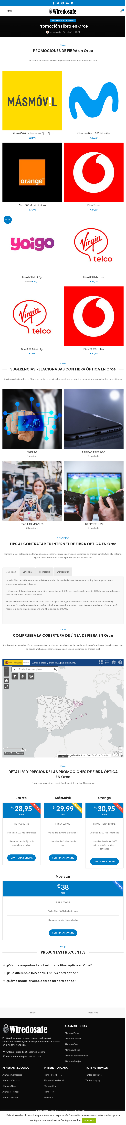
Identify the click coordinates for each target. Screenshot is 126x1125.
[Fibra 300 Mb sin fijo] (32, 316)
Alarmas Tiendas (11, 1091)
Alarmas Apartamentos (76, 1055)
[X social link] (57, 3)
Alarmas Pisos (72, 1032)
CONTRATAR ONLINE (21, 857)
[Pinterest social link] (62, 3)
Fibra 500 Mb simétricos (32, 205)
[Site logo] (63, 11)
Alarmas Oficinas (11, 1080)
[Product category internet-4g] (32, 424)
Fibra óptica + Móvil (54, 1080)
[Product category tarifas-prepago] (94, 424)
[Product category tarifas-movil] (32, 496)
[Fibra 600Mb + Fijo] (94, 316)
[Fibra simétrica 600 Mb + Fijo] (94, 100)
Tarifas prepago (93, 1080)
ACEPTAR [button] (89, 1120)
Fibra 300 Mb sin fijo (32, 349)
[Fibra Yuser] (94, 172)
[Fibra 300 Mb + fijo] (94, 244)
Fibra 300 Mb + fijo (93, 277)
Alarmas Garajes (73, 1061)
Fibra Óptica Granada (63, 20)
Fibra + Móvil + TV (53, 1074)
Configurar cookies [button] (71, 1120)
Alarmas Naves (10, 1086)
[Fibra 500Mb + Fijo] (32, 244)
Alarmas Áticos (72, 1049)
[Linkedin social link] (67, 3)
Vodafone (93, 1012)
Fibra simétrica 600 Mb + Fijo (93, 133)
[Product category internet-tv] (94, 496)
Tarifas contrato (93, 1074)
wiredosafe (55, 32)
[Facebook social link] (53, 3)
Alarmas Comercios (12, 1074)
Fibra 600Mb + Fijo (94, 349)
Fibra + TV (49, 1091)
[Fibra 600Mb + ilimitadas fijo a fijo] (32, 100)
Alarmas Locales (10, 1097)
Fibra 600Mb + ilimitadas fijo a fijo (32, 133)
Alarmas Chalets (73, 1038)
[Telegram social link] (72, 3)
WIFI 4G (48, 1097)
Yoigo (33, 1012)
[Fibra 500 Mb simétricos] (32, 172)
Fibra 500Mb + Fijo (32, 277)
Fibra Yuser (93, 205)
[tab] (10, 572)
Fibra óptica (50, 1086)
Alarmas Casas (72, 1044)
